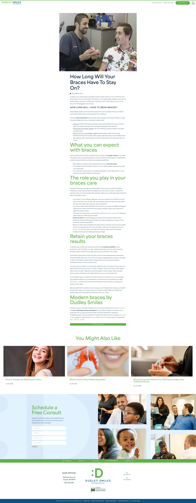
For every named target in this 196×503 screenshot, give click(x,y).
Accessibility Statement (123, 500)
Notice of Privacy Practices (97, 500)
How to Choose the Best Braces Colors (23, 380)
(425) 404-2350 (69, 483)
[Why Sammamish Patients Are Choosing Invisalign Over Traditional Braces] (162, 361)
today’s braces (119, 308)
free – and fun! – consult (77, 319)
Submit (34, 446)
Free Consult (182, 2)
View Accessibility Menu (110, 500)
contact (93, 317)
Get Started (67, 460)
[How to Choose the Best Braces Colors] (34, 361)
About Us (82, 460)
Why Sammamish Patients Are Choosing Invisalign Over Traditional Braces (158, 381)
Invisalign (121, 171)
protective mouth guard (111, 213)
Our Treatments (112, 460)
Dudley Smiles (119, 101)
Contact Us (129, 460)
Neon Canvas (137, 500)
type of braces (80, 133)
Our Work (95, 460)
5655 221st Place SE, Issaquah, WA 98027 (69, 478)
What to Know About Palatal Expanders (88, 380)
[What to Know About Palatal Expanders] (98, 361)
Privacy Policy (87, 500)
